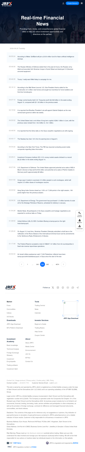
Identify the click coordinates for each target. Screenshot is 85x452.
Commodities (11, 309)
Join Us (27, 354)
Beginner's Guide (40, 324)
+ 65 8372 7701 (24, 383)
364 (42, 264)
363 (37, 264)
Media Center (29, 346)
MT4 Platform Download (15, 328)
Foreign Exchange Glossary (13, 354)
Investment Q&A (12, 369)
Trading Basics (39, 328)
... (32, 264)
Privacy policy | (31, 380)
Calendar (38, 313)
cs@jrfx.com (53, 383)
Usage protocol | (20, 380)
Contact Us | (11, 380)
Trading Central (40, 305)
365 (47, 264)
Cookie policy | (41, 380)
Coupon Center (40, 335)
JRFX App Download (14, 324)
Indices (9, 313)
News (36, 309)
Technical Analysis (13, 349)
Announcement (30, 350)
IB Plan (27, 357)
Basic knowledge (12, 345)
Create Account (72, 3)
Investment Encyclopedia (11, 360)
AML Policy (50, 380)
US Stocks (10, 316)
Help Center (39, 331)
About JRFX (29, 343)
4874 (57, 264)
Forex (9, 305)
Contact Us (29, 361)
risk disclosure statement (35, 433)
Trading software (12, 365)
